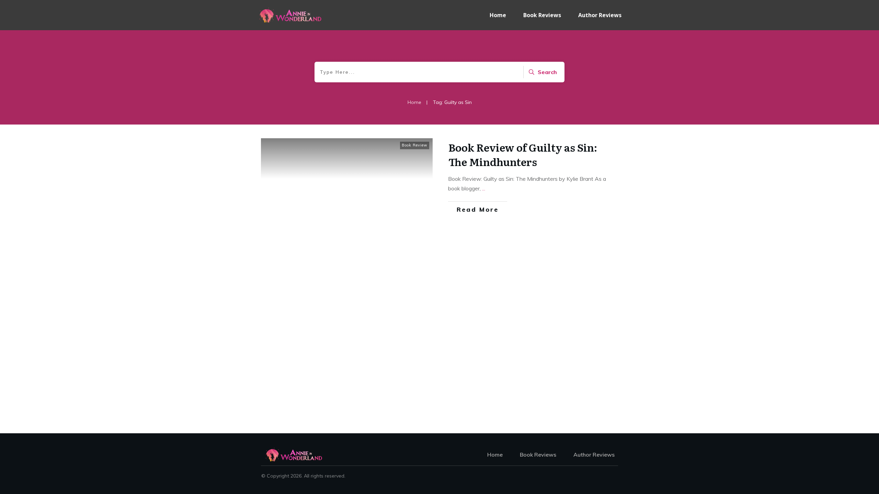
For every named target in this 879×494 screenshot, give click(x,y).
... (483, 188)
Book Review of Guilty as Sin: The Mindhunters (522, 154)
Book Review (414, 145)
